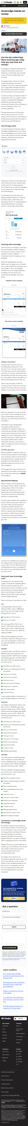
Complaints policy (5, 1084)
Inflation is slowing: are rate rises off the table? (13, 992)
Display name (6, 911)
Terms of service (5, 1076)
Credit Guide (23, 1117)
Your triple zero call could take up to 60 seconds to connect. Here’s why (13, 999)
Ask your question (10, 947)
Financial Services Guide (15, 1117)
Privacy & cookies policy (7, 1080)
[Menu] (2, 2)
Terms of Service (13, 959)
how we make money (13, 1120)
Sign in (14, 927)
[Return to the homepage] (8, 2)
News (4, 5)
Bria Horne (7, 26)
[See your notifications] (20, 2)
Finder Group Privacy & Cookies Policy (15, 956)
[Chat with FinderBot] (17, 2)
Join (25, 2)
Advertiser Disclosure (7, 1118)
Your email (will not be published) (11, 917)
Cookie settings (5, 1092)
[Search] (14, 2)
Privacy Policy (5, 959)
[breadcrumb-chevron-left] (2, 6)
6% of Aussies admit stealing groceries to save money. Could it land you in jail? (13, 976)
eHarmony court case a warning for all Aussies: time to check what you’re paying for (14, 984)
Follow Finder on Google (14, 34)
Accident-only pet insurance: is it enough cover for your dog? (13, 1007)
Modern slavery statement (7, 1088)
